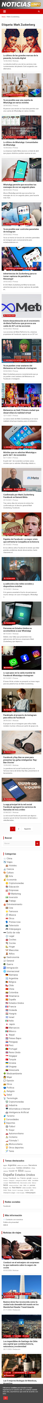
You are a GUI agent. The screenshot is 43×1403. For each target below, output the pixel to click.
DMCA (5, 1225)
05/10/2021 (7, 678)
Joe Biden (35, 1180)
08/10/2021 (7, 634)
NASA (5, 1185)
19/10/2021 (7, 589)
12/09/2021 (7, 765)
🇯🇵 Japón (10, 1024)
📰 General (8, 489)
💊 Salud (7, 1094)
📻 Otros (7, 1084)
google (29, 1178)
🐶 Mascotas (12, 950)
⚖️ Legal (10, 936)
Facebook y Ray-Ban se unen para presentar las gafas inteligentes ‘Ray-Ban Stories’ (20, 760)
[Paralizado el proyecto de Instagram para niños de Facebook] (21, 700)
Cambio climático (23, 1168)
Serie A (14, 1190)
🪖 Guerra (8, 964)
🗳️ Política (8, 1087)
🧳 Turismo (9, 1116)
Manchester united (25, 1183)
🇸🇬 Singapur (11, 1056)
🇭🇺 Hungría (11, 1013)
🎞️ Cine (9, 908)
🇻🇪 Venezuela (12, 1070)
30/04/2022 (7, 105)
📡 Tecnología (9, 50)
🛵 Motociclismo (14, 1144)
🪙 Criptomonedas (15, 883)
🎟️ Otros (10, 918)
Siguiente (27, 829)
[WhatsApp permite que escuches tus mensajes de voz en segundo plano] (21, 170)
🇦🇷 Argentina (12, 978)
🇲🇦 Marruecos (12, 1027)
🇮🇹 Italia (10, 1020)
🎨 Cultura (8, 872)
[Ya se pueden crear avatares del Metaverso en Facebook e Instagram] (21, 351)
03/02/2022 (7, 329)
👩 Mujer (7, 1077)
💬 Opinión (8, 1080)
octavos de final (13, 1185)
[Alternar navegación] (4, 11)
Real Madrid (16, 1188)
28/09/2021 (7, 720)
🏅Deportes (9, 1123)
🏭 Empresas (8, 534)
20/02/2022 (7, 281)
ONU (24, 1185)
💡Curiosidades (11, 1119)
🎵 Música (11, 915)
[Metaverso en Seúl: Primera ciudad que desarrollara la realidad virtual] (21, 395)
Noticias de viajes (12, 1232)
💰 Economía (9, 879)
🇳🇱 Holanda (11, 1010)
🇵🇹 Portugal (11, 1049)
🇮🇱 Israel (10, 1017)
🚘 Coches (11, 939)
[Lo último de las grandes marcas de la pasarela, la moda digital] (21, 41)
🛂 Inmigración (10, 967)
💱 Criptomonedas (15, 1101)
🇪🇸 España (11, 999)
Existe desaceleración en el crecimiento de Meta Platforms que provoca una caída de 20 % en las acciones (21, 323)
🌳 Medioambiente (12, 1073)
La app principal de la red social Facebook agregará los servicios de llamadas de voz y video (19, 807)
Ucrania (26, 1190)
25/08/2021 (7, 812)
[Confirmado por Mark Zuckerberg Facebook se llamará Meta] (21, 480)
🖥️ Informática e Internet (13, 95)
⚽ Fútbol (10, 1126)
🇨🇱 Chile (10, 985)
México (34, 1183)
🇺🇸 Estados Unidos (22, 534)
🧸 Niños (28, 224)
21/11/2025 (7, 1310)
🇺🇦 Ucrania (11, 1063)
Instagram (12, 1180)
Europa (5, 1178)
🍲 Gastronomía (11, 957)
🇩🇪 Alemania (12, 975)
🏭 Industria (11, 1105)
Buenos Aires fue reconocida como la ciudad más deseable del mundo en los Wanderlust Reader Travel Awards (21, 1304)
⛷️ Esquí (10, 1130)
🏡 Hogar (10, 946)
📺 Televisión (12, 925)
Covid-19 (13, 1171)
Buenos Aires (11, 1168)
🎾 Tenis (10, 1151)
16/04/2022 (7, 148)
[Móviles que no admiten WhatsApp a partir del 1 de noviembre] (21, 438)
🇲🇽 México (11, 1031)
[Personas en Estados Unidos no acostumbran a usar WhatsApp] (21, 613)
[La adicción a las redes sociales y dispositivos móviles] (21, 569)
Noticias (16, 61)
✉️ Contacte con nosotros (13, 1220)
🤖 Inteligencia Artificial (17, 1112)
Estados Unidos (25, 1174)
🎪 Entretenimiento (12, 904)
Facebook (12, 1178)
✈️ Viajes (7, 862)
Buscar (37, 843)
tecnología (20, 1190)
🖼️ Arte (9, 876)
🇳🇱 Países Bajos (13, 1038)
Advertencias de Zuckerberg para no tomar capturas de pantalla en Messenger (20, 276)
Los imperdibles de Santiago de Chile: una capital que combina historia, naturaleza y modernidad (20, 1344)
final (18, 1178)
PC (28, 1185)
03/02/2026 (7, 1270)
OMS (20, 1185)
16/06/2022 (7, 61)
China (33, 1168)
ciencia (5, 1171)
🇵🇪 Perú (9, 1045)
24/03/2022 (7, 234)
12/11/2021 (7, 415)
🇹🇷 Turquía (11, 1059)
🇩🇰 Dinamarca (12, 996)
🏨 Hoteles (11, 865)
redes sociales (27, 1188)
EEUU (21, 1170)
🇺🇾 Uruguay (11, 1066)
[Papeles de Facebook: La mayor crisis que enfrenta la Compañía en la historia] (21, 524)
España (8, 1175)
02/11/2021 (7, 458)
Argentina (12, 1165)
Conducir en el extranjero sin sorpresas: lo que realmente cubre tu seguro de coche (21, 1265)
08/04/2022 (7, 190)
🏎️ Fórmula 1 (12, 1140)
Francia (23, 1178)
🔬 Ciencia (8, 869)
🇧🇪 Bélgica (11, 982)
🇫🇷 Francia (11, 1006)
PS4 (10, 1188)
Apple (5, 1165)
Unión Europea (20, 1193)
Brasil (5, 1168)
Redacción (16, 1310)
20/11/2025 (7, 1349)
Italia (29, 1180)
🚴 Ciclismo (11, 1137)
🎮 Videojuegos (13, 929)
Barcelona (33, 1165)
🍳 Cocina (11, 943)
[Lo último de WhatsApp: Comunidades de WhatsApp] (21, 127)
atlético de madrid (22, 1165)
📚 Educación (12, 886)
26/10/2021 (7, 544)
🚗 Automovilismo (15, 1133)
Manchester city (14, 1183)
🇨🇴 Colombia (12, 992)
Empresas (28, 1171)
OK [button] (6, 1398)
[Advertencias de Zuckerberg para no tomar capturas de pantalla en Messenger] (21, 259)
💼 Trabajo (11, 900)
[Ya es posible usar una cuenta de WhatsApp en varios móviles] (21, 85)
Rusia (9, 1190)
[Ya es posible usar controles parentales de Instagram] (21, 214)
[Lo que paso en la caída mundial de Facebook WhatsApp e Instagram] (21, 658)
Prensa (15, 105)
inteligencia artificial (21, 1180)
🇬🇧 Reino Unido (13, 1052)
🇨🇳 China (10, 989)
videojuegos (30, 1192)
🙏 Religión (9, 1091)
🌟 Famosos (12, 911)
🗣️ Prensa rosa (13, 922)
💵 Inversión (12, 897)
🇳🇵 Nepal (10, 1034)
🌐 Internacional (10, 405)
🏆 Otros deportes (15, 1147)
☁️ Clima (7, 858)
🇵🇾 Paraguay (12, 1042)
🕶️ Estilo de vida (11, 932)
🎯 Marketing (14, 893)
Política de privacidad (11, 1222)
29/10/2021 (7, 500)
